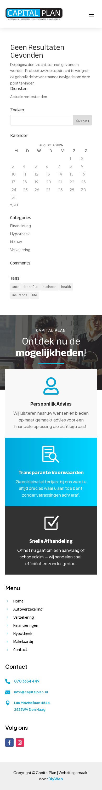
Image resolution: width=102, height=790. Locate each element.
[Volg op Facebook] (9, 742)
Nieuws (16, 241)
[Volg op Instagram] (20, 742)
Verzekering (20, 249)
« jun (14, 204)
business (49, 287)
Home (18, 601)
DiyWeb (55, 778)
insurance (19, 295)
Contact (20, 650)
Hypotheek (20, 233)
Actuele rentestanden (28, 96)
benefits (31, 287)
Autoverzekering (28, 609)
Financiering (20, 225)
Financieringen (25, 625)
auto (16, 287)
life (34, 295)
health (66, 287)
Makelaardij (23, 642)
